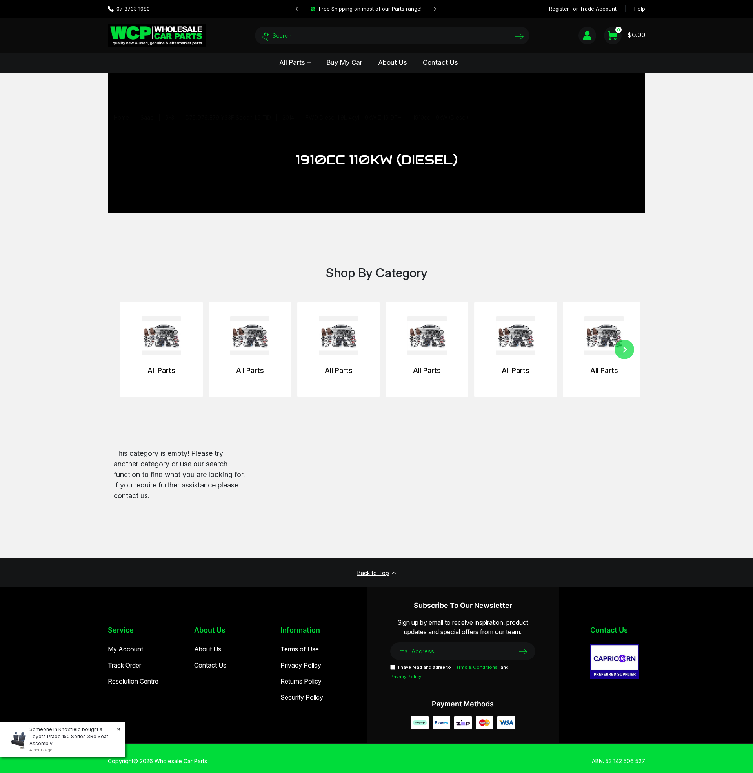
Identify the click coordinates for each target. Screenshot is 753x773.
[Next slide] (434, 9)
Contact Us (440, 62)
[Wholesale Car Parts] (157, 35)
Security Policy (301, 697)
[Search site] (519, 36)
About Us (392, 62)
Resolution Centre (133, 681)
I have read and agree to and (449, 671)
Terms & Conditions (476, 667)
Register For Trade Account (583, 8)
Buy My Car (344, 62)
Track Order (124, 665)
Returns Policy (301, 681)
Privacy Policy (300, 665)
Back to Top (373, 572)
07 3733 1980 (133, 8)
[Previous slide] (296, 9)
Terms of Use (299, 649)
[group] (161, 349)
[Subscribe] (523, 651)
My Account (125, 649)
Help (639, 8)
